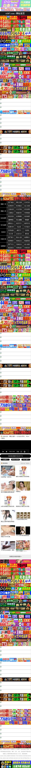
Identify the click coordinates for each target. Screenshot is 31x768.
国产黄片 (11, 237)
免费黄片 (27, 237)
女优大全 (19, 234)
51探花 (27, 230)
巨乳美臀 (27, 209)
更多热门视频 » (25, 463)
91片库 (11, 234)
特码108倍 (15, 459)
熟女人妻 (19, 237)
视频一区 (3, 204)
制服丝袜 (19, 213)
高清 (18, 451)
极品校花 (11, 248)
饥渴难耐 (19, 216)
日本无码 (27, 202)
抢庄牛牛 (19, 223)
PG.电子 (26, 459)
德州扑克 (27, 223)
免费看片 (3, 246)
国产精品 (11, 202)
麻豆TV (19, 230)
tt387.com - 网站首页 (15, 13)
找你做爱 (27, 216)
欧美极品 (19, 206)
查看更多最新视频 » (15, 556)
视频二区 (3, 211)
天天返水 (27, 227)
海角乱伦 (19, 241)
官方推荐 (3, 225)
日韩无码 (27, 248)
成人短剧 (27, 244)
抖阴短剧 (19, 248)
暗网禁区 (11, 241)
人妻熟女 (11, 213)
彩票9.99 (11, 227)
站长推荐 (3, 218)
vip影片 (5, 459)
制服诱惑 (27, 241)
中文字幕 (19, 209)
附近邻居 (11, 216)
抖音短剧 (11, 230)
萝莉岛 (27, 234)
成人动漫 (27, 206)
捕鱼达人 (11, 223)
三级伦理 (11, 209)
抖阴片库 (3, 239)
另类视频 (27, 213)
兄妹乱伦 (19, 244)
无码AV (3, 232)
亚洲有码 (11, 206)
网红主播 (19, 202)
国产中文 (11, 244)
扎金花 (19, 227)
